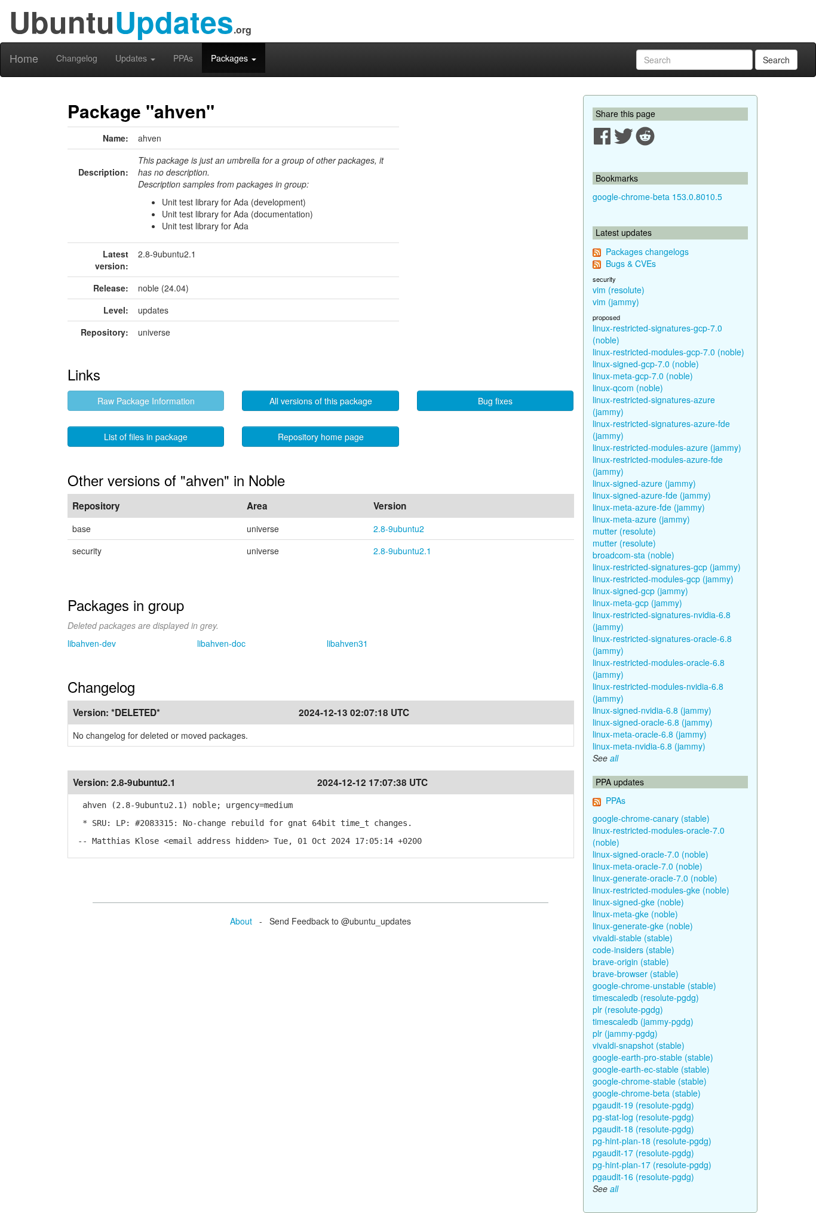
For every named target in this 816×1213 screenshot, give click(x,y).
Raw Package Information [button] (146, 401)
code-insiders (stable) (633, 950)
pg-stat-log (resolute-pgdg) (643, 1117)
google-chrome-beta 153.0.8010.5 (657, 196)
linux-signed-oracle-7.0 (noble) (650, 854)
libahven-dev (92, 643)
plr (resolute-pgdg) (628, 1009)
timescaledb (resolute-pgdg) (646, 997)
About (241, 921)
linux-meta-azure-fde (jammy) (649, 507)
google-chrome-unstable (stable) (654, 985)
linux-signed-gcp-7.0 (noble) (646, 364)
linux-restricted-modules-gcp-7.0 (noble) (668, 352)
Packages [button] (230, 58)
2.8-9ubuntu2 (398, 529)
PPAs (183, 58)
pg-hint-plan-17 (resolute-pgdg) (652, 1165)
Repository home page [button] (321, 437)
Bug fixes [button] (495, 401)
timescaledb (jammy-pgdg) (643, 1021)
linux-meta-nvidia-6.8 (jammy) (649, 746)
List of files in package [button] (146, 437)
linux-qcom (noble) (628, 388)
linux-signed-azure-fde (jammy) (652, 495)
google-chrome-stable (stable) (650, 1081)
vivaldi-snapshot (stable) (639, 1045)
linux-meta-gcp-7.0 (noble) (643, 376)
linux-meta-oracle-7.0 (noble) (648, 866)
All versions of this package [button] (320, 401)
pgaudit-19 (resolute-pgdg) (643, 1105)
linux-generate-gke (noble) (643, 926)
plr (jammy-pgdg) (625, 1033)
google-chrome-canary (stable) (651, 818)
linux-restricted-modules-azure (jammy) (667, 447)
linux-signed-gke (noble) (638, 902)
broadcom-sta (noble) (633, 555)
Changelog (76, 58)
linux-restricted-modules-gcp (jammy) (663, 579)
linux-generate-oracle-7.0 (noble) (655, 878)
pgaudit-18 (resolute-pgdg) (643, 1129)
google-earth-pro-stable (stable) (653, 1057)
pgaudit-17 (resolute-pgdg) (643, 1153)
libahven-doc (221, 643)
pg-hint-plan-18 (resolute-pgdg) (652, 1141)
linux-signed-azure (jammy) (644, 483)
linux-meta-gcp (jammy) (637, 603)
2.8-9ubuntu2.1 (402, 551)
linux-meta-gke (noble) (635, 914)
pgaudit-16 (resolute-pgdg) (643, 1177)
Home (24, 58)
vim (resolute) (619, 290)
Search (776, 60)
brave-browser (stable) (636, 973)
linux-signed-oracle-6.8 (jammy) (653, 722)
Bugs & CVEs (631, 263)
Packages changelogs (647, 251)
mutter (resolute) (624, 531)
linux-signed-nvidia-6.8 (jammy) (652, 710)
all (614, 758)
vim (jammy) (616, 302)
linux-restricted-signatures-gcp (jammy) (667, 567)
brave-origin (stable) (631, 962)
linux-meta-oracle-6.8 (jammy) (650, 734)
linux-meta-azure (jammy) (641, 519)
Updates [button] (132, 58)
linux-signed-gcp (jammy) (640, 591)
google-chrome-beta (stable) (647, 1093)
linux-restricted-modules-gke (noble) (661, 890)
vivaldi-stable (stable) (633, 938)
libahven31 (347, 643)
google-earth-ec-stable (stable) (651, 1069)
